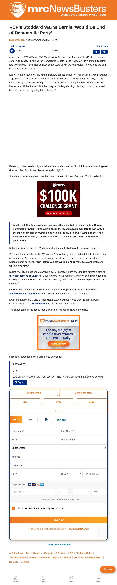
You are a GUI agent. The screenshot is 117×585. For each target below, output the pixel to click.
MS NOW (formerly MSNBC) (88, 557)
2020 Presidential (17, 557)
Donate (108, 569)
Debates (25, 562)
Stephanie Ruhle (84, 553)
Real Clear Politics (62, 557)
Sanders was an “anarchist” (25, 293)
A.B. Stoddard (16, 553)
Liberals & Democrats (40, 557)
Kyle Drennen (17, 40)
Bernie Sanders (34, 553)
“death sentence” (41, 303)
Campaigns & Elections (55, 553)
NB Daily (13, 562)
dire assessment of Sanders (25, 275)
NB (71, 553)
